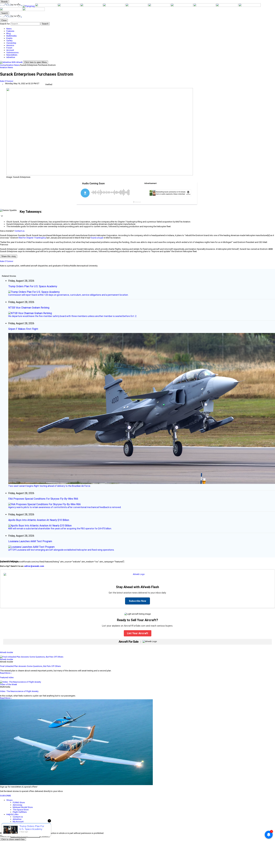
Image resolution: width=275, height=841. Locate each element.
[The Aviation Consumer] (182, 6)
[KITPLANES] (114, 6)
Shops (9, 800)
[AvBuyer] (91, 6)
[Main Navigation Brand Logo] (11, 17)
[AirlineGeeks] (46, 6)
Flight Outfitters (20, 812)
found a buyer (97, 238)
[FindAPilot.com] (11, 10)
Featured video (7, 677)
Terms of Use (19, 824)
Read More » (5, 673)
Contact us (20, 231)
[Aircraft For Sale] (69, 6)
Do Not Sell (18, 828)
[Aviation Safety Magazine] (227, 6)
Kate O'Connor (6, 81)
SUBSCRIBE (5, 795)
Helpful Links (12, 814)
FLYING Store (19, 802)
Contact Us (18, 817)
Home (3, 65)
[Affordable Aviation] (159, 6)
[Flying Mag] (29, 6)
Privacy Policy (19, 826)
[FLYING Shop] (34, 10)
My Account (18, 821)
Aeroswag (17, 805)
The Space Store (20, 809)
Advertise (17, 819)
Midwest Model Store (23, 807)
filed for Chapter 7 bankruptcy (32, 238)
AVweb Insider (6, 652)
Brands (4, 1)
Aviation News (12, 65)
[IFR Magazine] (204, 6)
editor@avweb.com (34, 566)
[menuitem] (140, 28)
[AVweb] (11, 6)
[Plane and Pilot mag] (137, 6)
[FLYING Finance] (250, 6)
